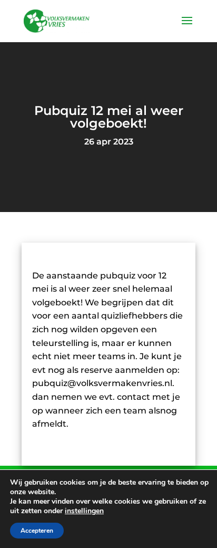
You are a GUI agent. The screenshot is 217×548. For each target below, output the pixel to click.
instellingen (84, 511)
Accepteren (37, 530)
